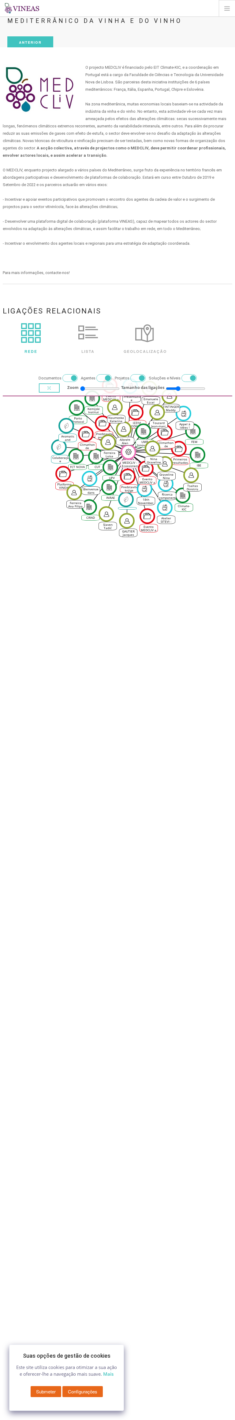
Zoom (73, 387)
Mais (108, 1374)
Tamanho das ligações (142, 387)
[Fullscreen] (49, 388)
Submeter (46, 1391)
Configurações (82, 1391)
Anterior (30, 42)
